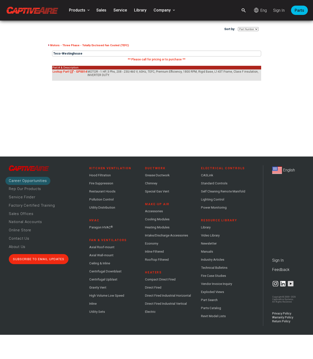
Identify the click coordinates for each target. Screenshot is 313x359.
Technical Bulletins (214, 267)
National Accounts (25, 222)
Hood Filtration (100, 175)
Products (79, 10)
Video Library (210, 235)
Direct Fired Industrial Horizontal (168, 295)
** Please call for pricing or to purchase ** (156, 59)
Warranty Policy (282, 317)
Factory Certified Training (32, 205)
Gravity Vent (97, 287)
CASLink (207, 175)
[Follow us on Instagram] (275, 283)
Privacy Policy (281, 313)
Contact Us (19, 238)
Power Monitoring (214, 207)
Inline (93, 303)
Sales (101, 10)
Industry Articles (212, 259)
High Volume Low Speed (106, 295)
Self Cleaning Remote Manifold (223, 191)
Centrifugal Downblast (105, 271)
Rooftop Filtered (157, 259)
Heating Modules (157, 227)
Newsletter (209, 243)
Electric (150, 312)
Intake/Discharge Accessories (166, 235)
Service (120, 10)
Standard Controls (214, 183)
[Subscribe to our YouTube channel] (290, 283)
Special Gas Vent (157, 191)
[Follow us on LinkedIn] (283, 283)
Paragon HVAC (101, 227)
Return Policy (281, 321)
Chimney (151, 183)
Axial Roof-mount (101, 247)
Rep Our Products (25, 189)
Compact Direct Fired (160, 279)
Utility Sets (97, 312)
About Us (17, 247)
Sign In (279, 10)
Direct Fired (153, 287)
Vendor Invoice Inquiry (216, 284)
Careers (28, 181)
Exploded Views (212, 292)
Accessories (154, 211)
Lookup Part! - (70, 71)
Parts (299, 10)
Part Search (209, 300)
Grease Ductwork (157, 175)
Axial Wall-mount (101, 255)
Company (165, 10)
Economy (151, 243)
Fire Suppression (101, 183)
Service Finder (22, 197)
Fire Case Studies (213, 276)
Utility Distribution (102, 207)
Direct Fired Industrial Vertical (166, 303)
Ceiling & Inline (99, 263)
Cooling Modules (157, 219)
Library (140, 10)
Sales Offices (21, 214)
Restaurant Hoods (102, 191)
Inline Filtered (154, 251)
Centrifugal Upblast (103, 279)
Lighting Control (212, 199)
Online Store (20, 230)
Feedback (281, 269)
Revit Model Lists (213, 316)
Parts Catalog (211, 308)
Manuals (207, 251)
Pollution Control (101, 199)
